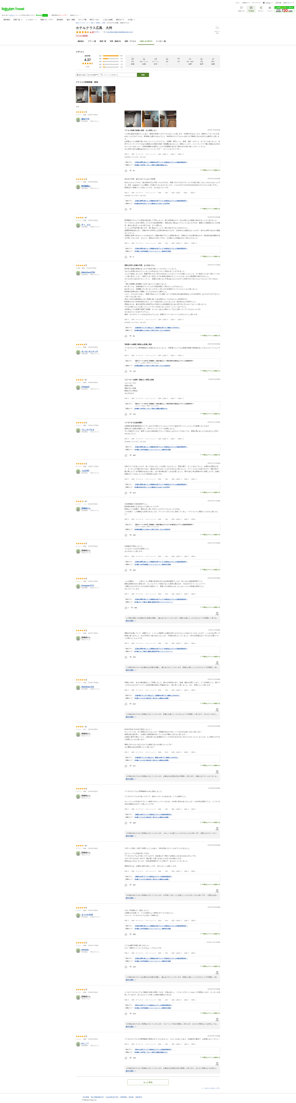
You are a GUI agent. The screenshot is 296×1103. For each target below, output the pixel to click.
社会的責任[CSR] (112, 1097)
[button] (82, 94)
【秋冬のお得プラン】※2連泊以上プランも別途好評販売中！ (153, 1005)
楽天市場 (278, 3)
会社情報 (86, 1097)
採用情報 (123, 1097)
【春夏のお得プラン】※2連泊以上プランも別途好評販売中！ (153, 814)
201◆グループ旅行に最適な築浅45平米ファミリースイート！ (153, 602)
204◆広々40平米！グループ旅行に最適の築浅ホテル (151, 165)
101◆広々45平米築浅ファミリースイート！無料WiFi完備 (152, 251)
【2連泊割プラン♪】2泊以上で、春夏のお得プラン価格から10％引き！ (156, 757)
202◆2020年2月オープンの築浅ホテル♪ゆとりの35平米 (152, 203)
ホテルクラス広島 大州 (94, 27)
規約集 (131, 1097)
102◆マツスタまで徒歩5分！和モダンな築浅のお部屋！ (152, 698)
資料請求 (139, 1097)
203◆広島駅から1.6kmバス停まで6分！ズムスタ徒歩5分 (152, 330)
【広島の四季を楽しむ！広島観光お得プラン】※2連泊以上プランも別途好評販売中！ (161, 162)
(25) (115, 41)
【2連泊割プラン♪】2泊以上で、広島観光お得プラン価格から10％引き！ (157, 328)
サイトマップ (256, 3)
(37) (146, 41)
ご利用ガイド (246, 3)
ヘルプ (237, 3)
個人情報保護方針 (97, 1097)
